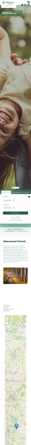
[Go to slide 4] (18, 187)
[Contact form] (25, 5)
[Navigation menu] (28, 2)
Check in (5, 196)
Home (9, 229)
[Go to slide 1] (12, 187)
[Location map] (28, 5)
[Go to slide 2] (14, 187)
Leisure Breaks (18, 229)
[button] (16, 426)
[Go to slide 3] (16, 187)
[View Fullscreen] (7, 323)
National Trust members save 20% (9, 13)
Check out (6, 204)
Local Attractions (10, 231)
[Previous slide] (10, 188)
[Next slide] (21, 188)
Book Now (15, 213)
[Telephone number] (22, 5)
